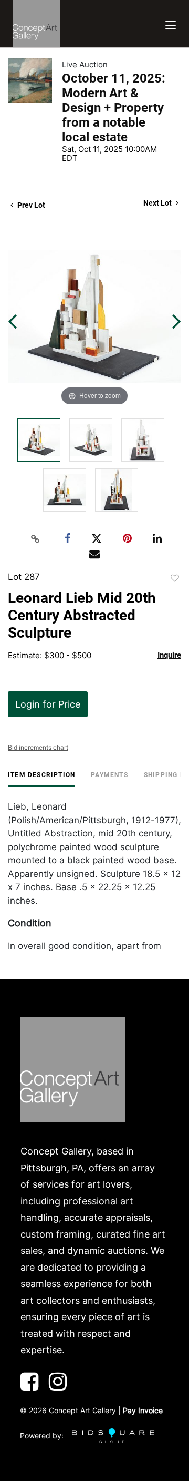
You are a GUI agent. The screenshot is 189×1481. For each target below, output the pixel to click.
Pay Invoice (143, 1410)
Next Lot (158, 203)
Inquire (169, 655)
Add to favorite (175, 578)
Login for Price (47, 704)
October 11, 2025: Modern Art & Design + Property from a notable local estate (113, 108)
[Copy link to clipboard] (35, 539)
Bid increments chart (38, 747)
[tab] (41, 779)
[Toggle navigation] (170, 24)
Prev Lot (30, 205)
